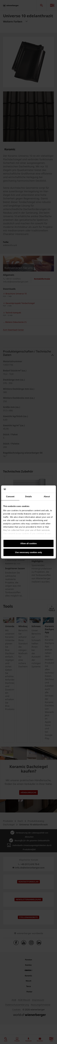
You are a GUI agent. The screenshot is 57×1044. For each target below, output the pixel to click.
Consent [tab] (10, 496)
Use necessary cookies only (28, 552)
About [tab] (47, 496)
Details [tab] (28, 496)
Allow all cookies (28, 543)
